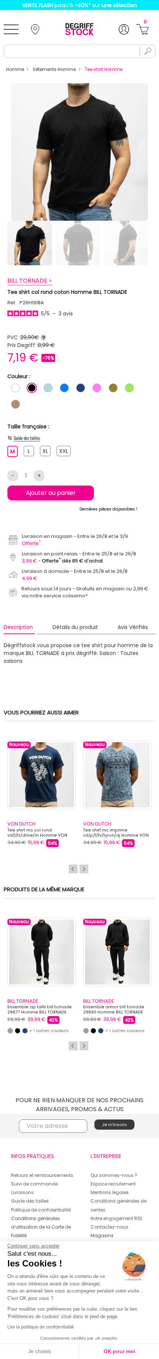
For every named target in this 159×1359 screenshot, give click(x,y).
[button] (113, 661)
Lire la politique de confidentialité (40, 1327)
